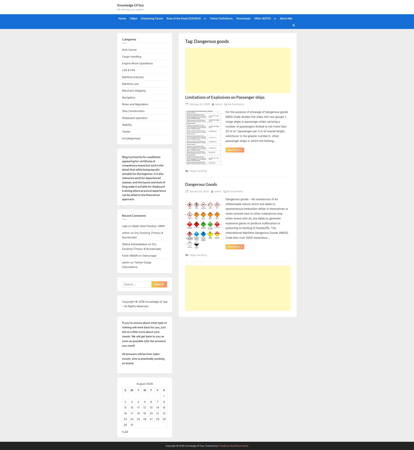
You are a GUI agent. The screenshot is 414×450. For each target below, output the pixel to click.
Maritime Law (130, 83)
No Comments (236, 104)
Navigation (128, 97)
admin (218, 104)
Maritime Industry (133, 77)
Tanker (126, 131)
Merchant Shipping (134, 90)
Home (122, 18)
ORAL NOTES (262, 18)
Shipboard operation (134, 118)
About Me (286, 18)
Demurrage (149, 255)
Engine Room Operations (137, 63)
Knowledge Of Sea (130, 5)
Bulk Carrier (129, 49)
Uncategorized (131, 138)
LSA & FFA (128, 70)
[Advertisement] (237, 70)
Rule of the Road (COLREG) (184, 18)
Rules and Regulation (135, 104)
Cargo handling (198, 170)
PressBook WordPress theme (233, 446)
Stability (127, 124)
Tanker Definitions (221, 18)
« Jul (125, 431)
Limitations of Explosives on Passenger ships (225, 97)
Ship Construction (133, 111)
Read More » (236, 150)
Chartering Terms (152, 18)
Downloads (243, 18)
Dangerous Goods (201, 184)
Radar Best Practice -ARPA (148, 226)
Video (133, 18)
